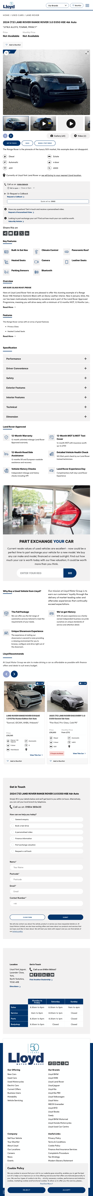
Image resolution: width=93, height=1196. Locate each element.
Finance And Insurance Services (62, 1149)
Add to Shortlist (15, 45)
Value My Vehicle (15, 221)
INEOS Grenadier (56, 1104)
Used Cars (18, 15)
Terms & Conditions (57, 1142)
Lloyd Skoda (53, 1112)
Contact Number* (18, 897)
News (9, 1157)
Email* (13, 885)
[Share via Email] (10, 233)
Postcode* (15, 873)
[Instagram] (54, 1064)
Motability (12, 1097)
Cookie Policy (54, 1146)
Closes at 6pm (20, 188)
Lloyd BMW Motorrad (58, 1119)
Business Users (14, 1093)
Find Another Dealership (40, 979)
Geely (51, 1115)
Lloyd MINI (53, 1078)
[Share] (5, 233)
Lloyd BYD (53, 1108)
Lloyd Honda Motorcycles (59, 1123)
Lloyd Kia (52, 1089)
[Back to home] (9, 5)
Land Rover (32, 15)
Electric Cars (13, 1085)
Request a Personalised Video (20, 212)
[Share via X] (21, 233)
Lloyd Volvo (53, 1100)
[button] (26, 1190)
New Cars (11, 1074)
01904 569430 (22, 184)
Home (6, 15)
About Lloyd (12, 1146)
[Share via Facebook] (16, 233)
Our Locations (13, 1149)
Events (10, 1161)
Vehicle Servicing (15, 1100)
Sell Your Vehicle (14, 1138)
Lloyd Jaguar (54, 1085)
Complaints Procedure (58, 1153)
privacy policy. (18, 931)
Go (70, 573)
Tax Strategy (54, 1157)
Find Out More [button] (46, 1183)
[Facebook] (50, 1064)
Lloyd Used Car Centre (58, 1127)
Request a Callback (14, 196)
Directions (14, 986)
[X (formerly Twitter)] (62, 1064)
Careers (11, 1153)
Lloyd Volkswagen (56, 1097)
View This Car (35, 755)
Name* (13, 861)
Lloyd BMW (53, 1074)
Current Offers (14, 1089)
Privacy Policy (54, 1138)
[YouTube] (67, 1064)
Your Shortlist (13, 1142)
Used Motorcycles (15, 1082)
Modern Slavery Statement (60, 1161)
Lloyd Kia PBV (54, 1093)
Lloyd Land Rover (56, 1082)
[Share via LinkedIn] (27, 233)
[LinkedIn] (58, 1064)
